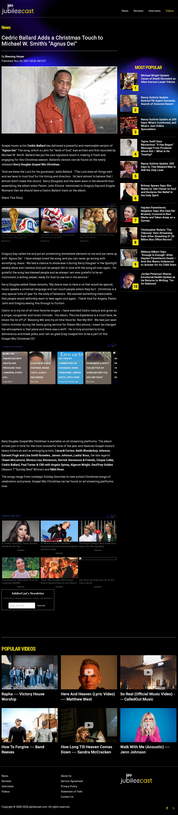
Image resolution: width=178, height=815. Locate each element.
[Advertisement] (148, 49)
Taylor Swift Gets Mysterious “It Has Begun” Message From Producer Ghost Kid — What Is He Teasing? (157, 148)
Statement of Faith (71, 791)
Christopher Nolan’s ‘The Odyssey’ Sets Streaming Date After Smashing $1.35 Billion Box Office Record (157, 234)
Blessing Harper (14, 56)
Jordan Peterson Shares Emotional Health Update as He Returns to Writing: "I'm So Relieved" (158, 278)
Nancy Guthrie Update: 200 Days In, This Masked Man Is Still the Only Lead (158, 167)
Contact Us (67, 796)
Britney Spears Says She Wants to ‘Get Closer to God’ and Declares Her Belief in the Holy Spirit (158, 190)
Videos (170, 10)
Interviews (155, 10)
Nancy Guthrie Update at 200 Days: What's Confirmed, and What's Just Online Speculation (158, 124)
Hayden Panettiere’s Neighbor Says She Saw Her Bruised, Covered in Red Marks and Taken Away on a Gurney (158, 214)
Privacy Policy (69, 786)
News (125, 10)
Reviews (138, 10)
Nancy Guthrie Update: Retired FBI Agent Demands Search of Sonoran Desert (158, 100)
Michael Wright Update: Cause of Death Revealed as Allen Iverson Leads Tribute (158, 78)
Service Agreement (72, 781)
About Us (66, 775)
